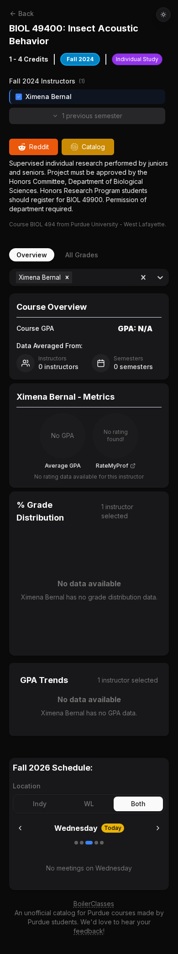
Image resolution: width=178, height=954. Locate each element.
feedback (88, 931)
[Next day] (158, 828)
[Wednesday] (89, 843)
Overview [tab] (31, 255)
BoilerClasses (93, 903)
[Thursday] (96, 843)
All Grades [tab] (81, 255)
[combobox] (75, 277)
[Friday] (102, 843)
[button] (67, 277)
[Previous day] (20, 828)
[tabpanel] (89, 502)
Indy (40, 804)
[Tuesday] (82, 843)
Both (138, 804)
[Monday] (76, 843)
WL (89, 804)
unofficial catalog (49, 913)
